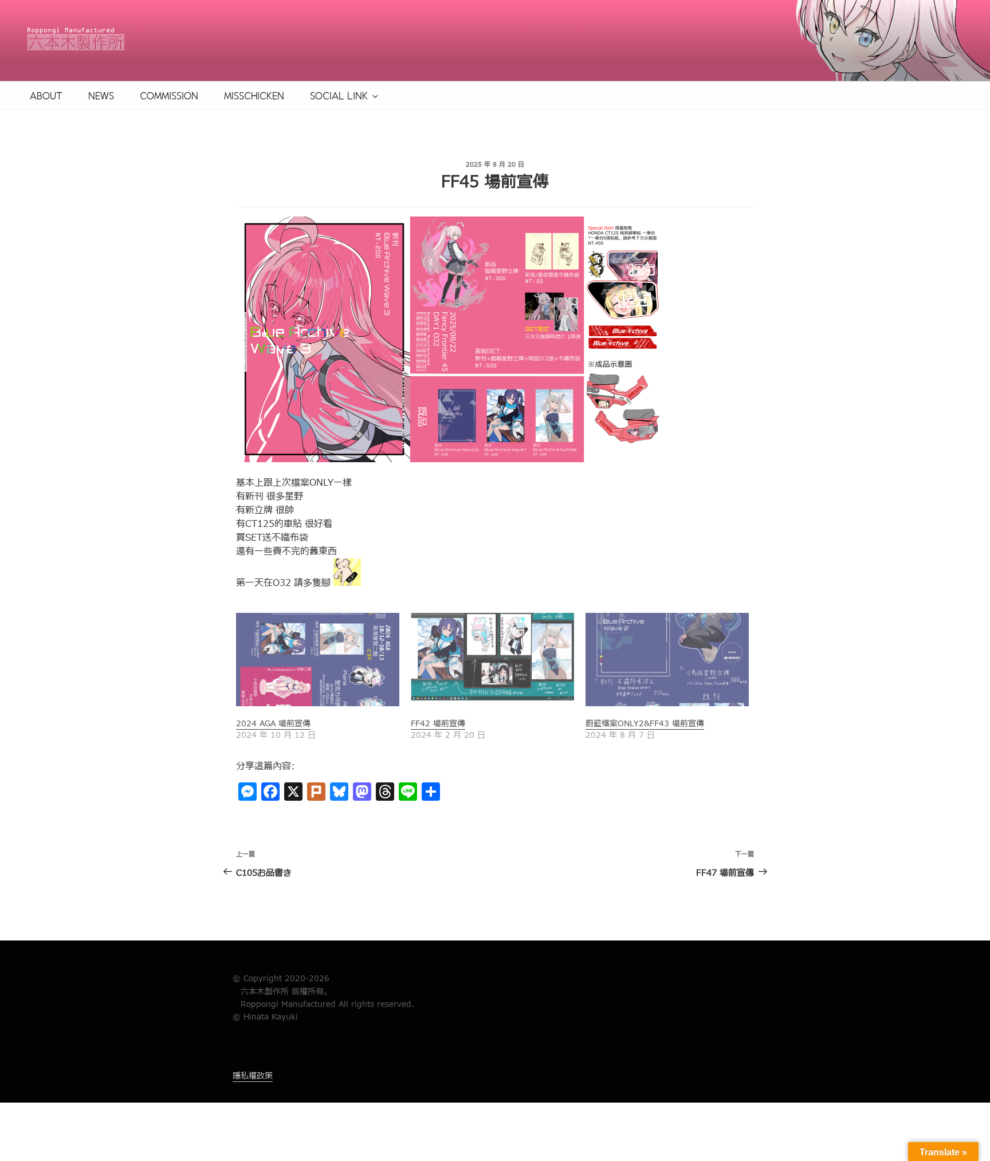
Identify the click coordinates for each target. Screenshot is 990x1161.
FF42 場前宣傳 (438, 724)
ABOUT (46, 95)
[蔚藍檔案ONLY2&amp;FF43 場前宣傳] (667, 659)
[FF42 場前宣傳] (492, 659)
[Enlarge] (645, 231)
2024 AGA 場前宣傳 (273, 724)
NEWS (101, 95)
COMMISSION (169, 95)
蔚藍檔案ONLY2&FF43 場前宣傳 (645, 724)
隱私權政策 (253, 1076)
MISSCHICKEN (254, 95)
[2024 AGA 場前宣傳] (317, 659)
